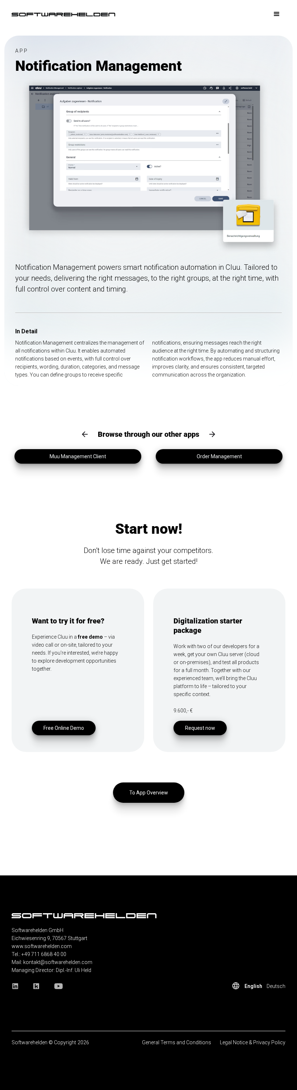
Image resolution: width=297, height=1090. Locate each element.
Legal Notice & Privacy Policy (252, 1042)
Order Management (219, 456)
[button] (276, 14)
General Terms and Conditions (176, 1042)
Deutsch (276, 986)
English (253, 986)
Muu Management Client (78, 456)
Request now (200, 728)
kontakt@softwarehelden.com (57, 962)
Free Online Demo (63, 728)
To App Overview (148, 793)
